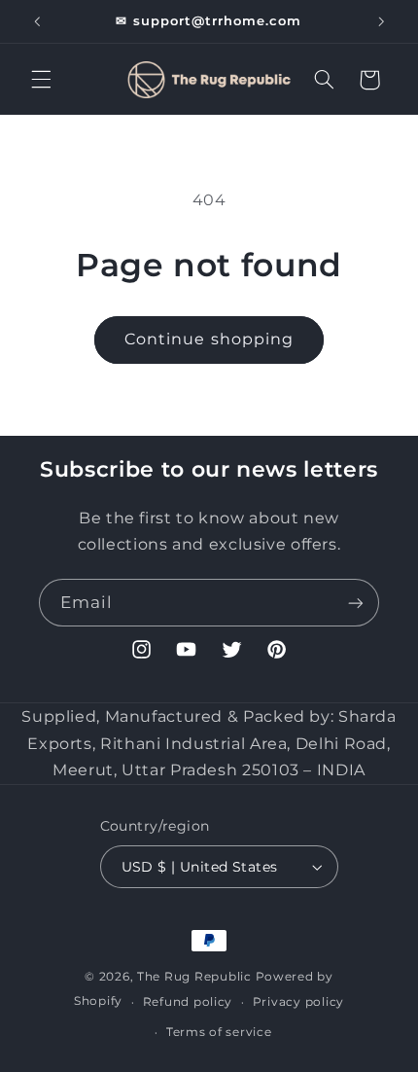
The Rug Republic (194, 976)
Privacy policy (298, 1002)
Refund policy (188, 1002)
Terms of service (219, 1032)
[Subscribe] (355, 602)
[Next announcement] (381, 21)
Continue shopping (209, 339)
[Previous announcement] (37, 21)
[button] (40, 79)
